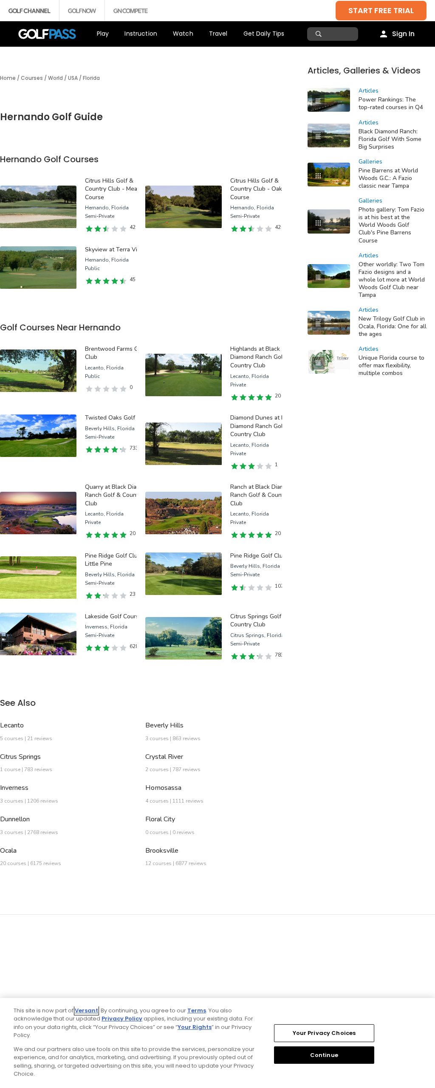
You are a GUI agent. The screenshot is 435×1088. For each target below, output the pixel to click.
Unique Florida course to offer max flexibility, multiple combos (391, 365)
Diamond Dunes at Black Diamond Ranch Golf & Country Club (263, 426)
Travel (218, 33)
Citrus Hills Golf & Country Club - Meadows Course (118, 189)
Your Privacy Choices (324, 1033)
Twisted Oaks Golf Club (117, 418)
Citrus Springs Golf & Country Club (258, 620)
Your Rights (195, 1027)
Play (103, 33)
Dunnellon (15, 819)
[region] (217, 1043)
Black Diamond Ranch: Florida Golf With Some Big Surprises (390, 139)
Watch (183, 33)
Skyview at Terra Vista (115, 249)
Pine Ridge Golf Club (258, 556)
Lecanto (12, 725)
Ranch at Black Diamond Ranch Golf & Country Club (262, 495)
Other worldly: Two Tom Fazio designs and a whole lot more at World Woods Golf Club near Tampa (392, 279)
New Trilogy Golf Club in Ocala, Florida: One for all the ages (393, 326)
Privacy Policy (122, 1019)
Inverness (14, 787)
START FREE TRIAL (381, 10)
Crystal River (164, 756)
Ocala (8, 850)
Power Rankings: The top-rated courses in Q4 (391, 103)
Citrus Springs (20, 756)
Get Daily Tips (264, 33)
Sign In (403, 34)
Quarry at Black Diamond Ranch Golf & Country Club (118, 495)
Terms (196, 1010)
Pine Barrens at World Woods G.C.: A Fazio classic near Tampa (388, 178)
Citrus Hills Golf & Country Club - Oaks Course (257, 189)
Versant (86, 1010)
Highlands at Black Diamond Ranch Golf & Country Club (260, 357)
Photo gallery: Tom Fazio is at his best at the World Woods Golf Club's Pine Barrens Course (391, 225)
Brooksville (161, 850)
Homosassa (163, 787)
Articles (369, 91)
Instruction (140, 33)
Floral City (160, 819)
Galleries (370, 162)
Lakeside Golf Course (113, 616)
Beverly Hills (164, 725)
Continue (324, 1055)
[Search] (320, 34)
